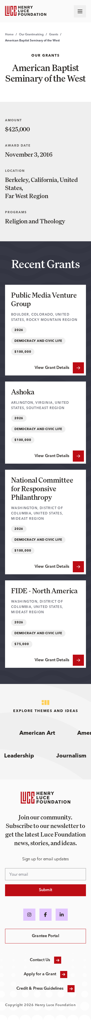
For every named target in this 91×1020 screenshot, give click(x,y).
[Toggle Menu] (80, 11)
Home (9, 34)
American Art (35, 733)
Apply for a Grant (40, 974)
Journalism (74, 756)
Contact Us (40, 960)
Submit (45, 890)
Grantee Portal (45, 936)
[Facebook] (45, 915)
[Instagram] (29, 915)
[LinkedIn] (62, 915)
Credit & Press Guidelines (40, 989)
